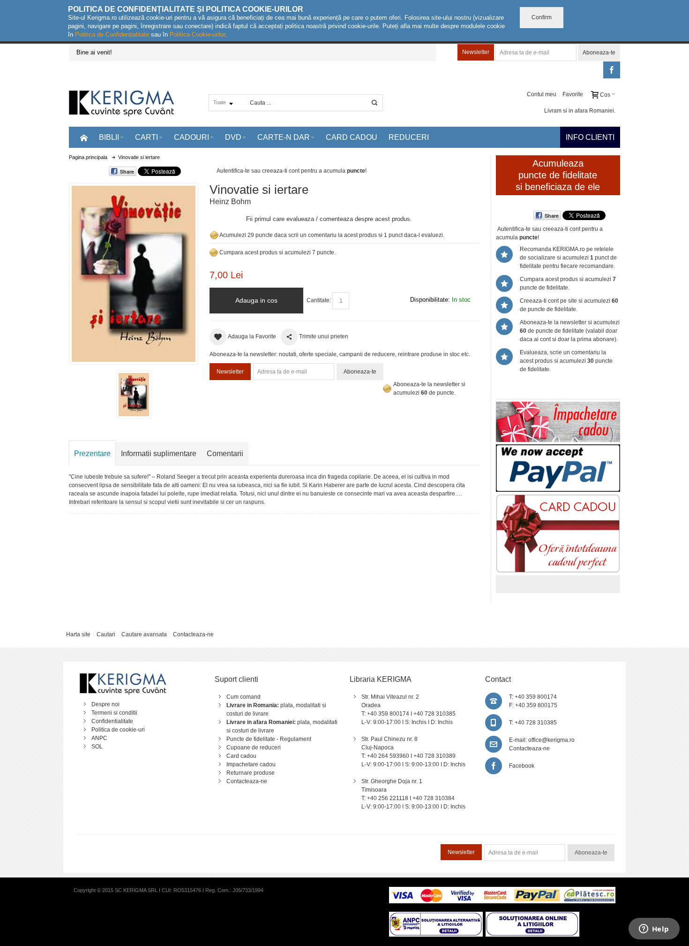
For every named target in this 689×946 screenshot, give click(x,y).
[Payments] (502, 891)
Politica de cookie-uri (118, 729)
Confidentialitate (112, 721)
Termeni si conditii (114, 713)
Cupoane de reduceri (253, 747)
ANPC (99, 738)
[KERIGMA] (122, 102)
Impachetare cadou (251, 764)
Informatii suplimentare (158, 454)
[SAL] (436, 916)
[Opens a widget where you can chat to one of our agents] (654, 929)
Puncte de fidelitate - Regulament (268, 739)
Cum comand (243, 697)
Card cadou (241, 756)
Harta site (78, 634)
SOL (97, 746)
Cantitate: (319, 300)
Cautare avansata (144, 634)
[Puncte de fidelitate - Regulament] (214, 252)
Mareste (131, 272)
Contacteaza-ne (193, 634)
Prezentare (92, 454)
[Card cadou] (558, 498)
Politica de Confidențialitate (112, 34)
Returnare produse (250, 773)
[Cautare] (374, 103)
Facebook (521, 766)
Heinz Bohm (230, 202)
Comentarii (225, 454)
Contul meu (541, 94)
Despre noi (105, 704)
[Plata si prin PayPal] (558, 448)
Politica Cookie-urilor (197, 34)
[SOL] (532, 916)
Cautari (106, 634)
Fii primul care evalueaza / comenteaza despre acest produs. (329, 218)
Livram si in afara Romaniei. (579, 110)
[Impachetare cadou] (558, 406)
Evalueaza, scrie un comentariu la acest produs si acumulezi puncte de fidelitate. (566, 361)
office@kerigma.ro (551, 740)
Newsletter (475, 52)
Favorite (572, 94)
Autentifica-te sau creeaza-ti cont (258, 171)
